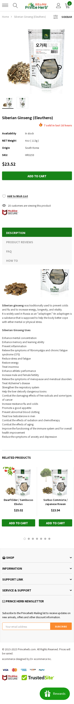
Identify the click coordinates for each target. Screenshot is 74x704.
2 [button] (29, 539)
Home (5, 16)
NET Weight (9, 140)
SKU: (5, 155)
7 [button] (49, 539)
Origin (6, 147)
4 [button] (37, 539)
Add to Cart (37, 176)
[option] (37, 59)
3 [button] (33, 539)
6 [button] (45, 539)
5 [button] (41, 539)
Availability (9, 133)
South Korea (32, 147)
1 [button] (25, 539)
